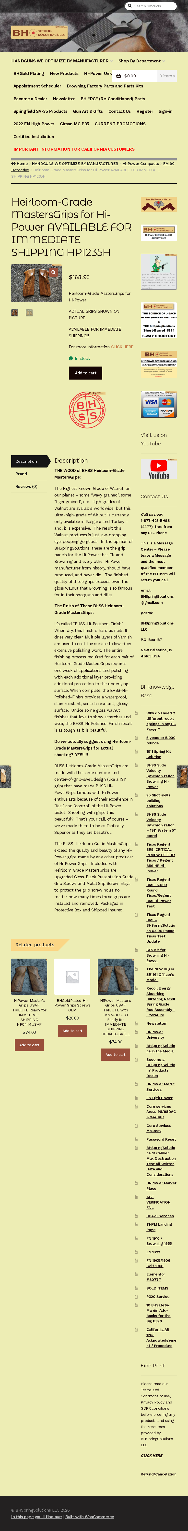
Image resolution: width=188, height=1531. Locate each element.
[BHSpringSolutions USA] (87, 410)
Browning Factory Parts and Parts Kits (105, 86)
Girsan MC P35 (74, 123)
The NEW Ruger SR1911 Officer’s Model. (160, 974)
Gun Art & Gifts (88, 111)
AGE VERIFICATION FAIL (158, 1202)
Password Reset (161, 1139)
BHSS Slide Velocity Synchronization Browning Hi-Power (160, 776)
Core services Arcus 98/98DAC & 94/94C (161, 1112)
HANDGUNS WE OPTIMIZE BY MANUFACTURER (59, 60)
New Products (64, 73)
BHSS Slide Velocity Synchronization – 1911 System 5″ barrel (161, 825)
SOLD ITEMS (157, 1288)
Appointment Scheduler (37, 86)
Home (22, 163)
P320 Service (157, 1296)
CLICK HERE (122, 346)
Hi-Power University (104, 73)
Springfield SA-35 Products (40, 111)
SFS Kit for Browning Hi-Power (157, 955)
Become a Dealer (30, 98)
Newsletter (64, 98)
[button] (53, 272)
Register (144, 111)
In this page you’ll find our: (36, 1516)
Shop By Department (139, 60)
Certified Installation (33, 136)
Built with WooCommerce (89, 1516)
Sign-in (166, 111)
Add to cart (85, 372)
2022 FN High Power (33, 123)
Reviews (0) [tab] (26, 486)
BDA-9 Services (160, 1216)
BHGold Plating (28, 73)
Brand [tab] (21, 473)
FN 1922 (153, 1252)
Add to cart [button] (29, 1045)
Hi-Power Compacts (140, 163)
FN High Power (159, 1098)
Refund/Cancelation (158, 1474)
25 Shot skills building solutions (158, 800)
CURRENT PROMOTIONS (120, 123)
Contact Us (119, 111)
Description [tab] (26, 461)
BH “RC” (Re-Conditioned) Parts (113, 98)
